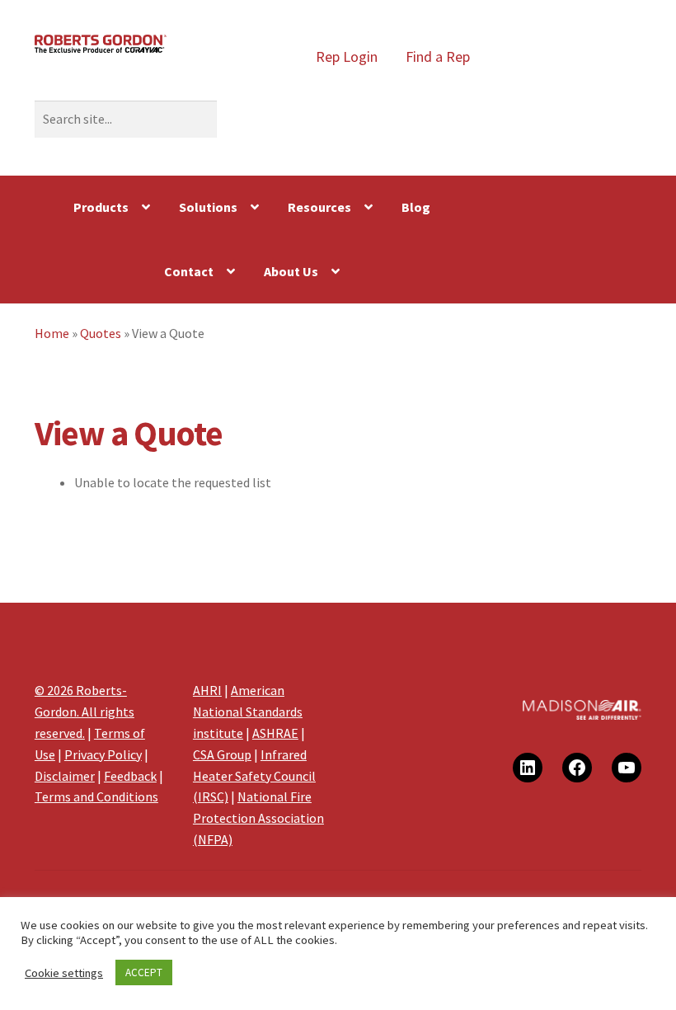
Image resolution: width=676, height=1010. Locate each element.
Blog (415, 207)
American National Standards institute (248, 711)
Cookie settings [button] (64, 972)
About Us (291, 271)
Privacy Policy (103, 754)
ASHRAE (275, 733)
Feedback (130, 776)
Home (52, 333)
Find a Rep (438, 56)
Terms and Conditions (96, 796)
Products (101, 207)
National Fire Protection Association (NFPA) (258, 818)
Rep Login (347, 56)
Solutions (208, 207)
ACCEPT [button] (143, 972)
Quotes (100, 333)
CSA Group (222, 754)
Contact (189, 271)
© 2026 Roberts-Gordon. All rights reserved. (84, 711)
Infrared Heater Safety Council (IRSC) (254, 776)
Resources (319, 207)
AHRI (207, 690)
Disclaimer (65, 776)
